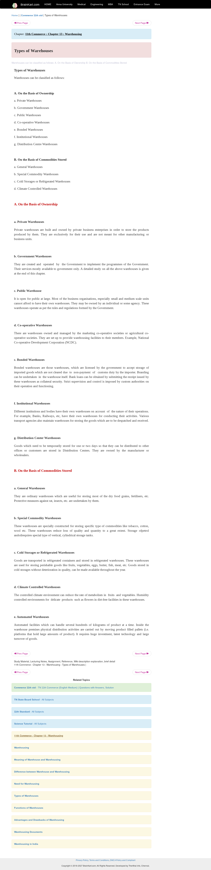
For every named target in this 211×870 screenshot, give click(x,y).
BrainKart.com (30, 4)
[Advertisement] (178, 63)
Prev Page (22, 23)
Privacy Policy (82, 860)
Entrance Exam (142, 4)
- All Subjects (34, 699)
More (157, 4)
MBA (110, 4)
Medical (81, 4)
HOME (47, 4)
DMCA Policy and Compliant (122, 860)
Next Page (141, 23)
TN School (123, 4)
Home (15, 15)
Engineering (96, 4)
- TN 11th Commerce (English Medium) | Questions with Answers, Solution (64, 687)
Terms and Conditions (99, 860)
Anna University (64, 4)
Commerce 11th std (32, 15)
